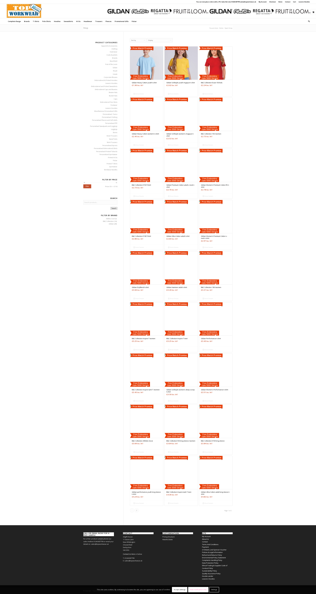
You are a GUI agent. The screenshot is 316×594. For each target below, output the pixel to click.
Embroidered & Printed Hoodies (106, 80)
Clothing (114, 49)
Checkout (272, 2)
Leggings (114, 129)
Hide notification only (198, 590)
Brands (114, 58)
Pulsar (115, 160)
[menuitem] (262, 1)
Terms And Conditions (210, 544)
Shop (85, 28)
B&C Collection (108, 221)
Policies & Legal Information (212, 552)
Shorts (115, 132)
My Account (263, 2)
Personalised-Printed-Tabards (106, 151)
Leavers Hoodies (304, 2)
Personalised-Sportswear (108, 154)
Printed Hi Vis (112, 157)
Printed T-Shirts (112, 164)
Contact (287, 2)
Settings (214, 590)
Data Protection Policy (210, 563)
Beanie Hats (113, 92)
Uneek (115, 74)
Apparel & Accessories (109, 46)
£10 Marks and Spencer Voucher (214, 550)
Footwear (114, 105)
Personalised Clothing (109, 117)
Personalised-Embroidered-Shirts (105, 148)
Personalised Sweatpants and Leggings (103, 126)
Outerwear (113, 52)
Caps (115, 99)
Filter (87, 186)
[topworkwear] (24, 11)
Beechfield (113, 61)
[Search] (308, 21)
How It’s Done (167, 539)
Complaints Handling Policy (212, 560)
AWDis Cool (110, 219)
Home (280, 2)
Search (113, 208)
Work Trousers (112, 142)
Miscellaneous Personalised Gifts (105, 111)
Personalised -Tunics (110, 114)
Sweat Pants (113, 139)
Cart (294, 2)
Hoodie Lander (207, 576)
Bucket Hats (113, 96)
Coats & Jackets (112, 55)
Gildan (115, 68)
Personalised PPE (111, 123)
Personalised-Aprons (109, 145)
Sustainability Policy (209, 571)
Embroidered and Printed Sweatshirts (104, 86)
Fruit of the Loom (111, 64)
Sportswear (113, 167)
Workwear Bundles (110, 170)
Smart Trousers (112, 136)
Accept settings (180, 590)
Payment (205, 547)
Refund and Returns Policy (212, 555)
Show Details (139, 94)
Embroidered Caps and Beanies (106, 89)
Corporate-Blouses (110, 77)
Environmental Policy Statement (214, 558)
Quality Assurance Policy (211, 573)
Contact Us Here (129, 554)
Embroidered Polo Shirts (108, 102)
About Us (205, 539)
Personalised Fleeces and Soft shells (104, 120)
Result (115, 71)
